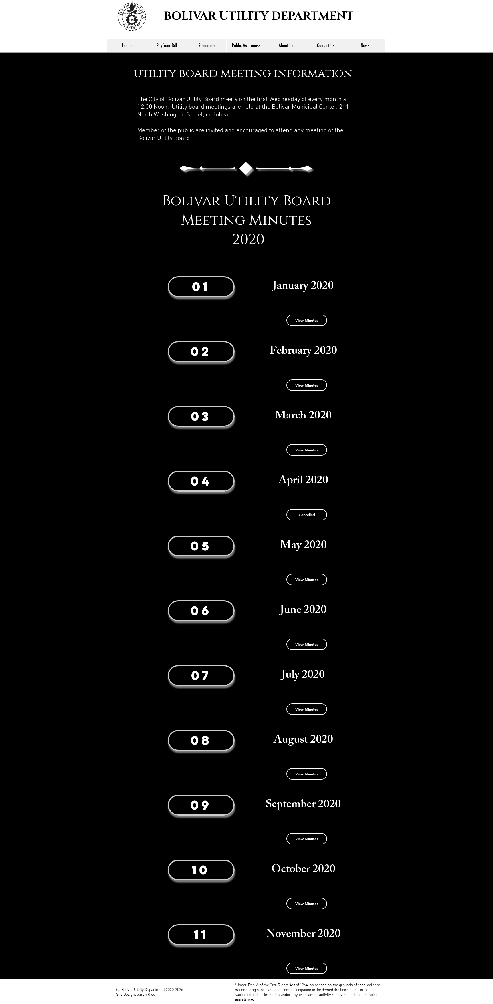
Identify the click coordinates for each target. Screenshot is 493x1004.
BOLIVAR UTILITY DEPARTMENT (259, 16)
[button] (306, 514)
